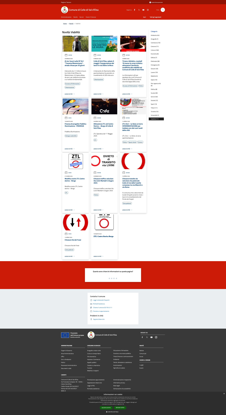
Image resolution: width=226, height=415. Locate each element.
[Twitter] (138, 10)
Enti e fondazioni (66, 359)
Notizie (70, 55)
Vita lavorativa (91, 356)
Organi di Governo (66, 350)
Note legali (116, 386)
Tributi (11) (154, 108)
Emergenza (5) (155, 65)
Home (65, 23)
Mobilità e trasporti (93, 371)
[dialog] (113, 403)
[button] (112, 412)
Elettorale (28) (155, 61)
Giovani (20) (154, 69)
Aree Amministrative (67, 353)
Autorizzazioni (117, 365)
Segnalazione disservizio (94, 383)
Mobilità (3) (154, 76)
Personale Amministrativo (69, 365)
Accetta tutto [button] (106, 407)
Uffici (62, 356)
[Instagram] (147, 10)
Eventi (141, 368)
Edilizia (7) (154, 57)
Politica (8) (154, 89)
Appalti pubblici (91, 362)
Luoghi (141, 365)
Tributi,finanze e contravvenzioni (123, 356)
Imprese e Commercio (93, 359)
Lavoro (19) (154, 72)
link (123, 404)
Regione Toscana (66, 2)
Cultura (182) (155, 50)
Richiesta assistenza (93, 389)
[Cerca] (163, 10)
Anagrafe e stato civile (94, 350)
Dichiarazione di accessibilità (121, 389)
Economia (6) (155, 54)
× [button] (224, 393)
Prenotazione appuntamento (95, 380)
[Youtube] (142, 10)
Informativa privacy (119, 383)
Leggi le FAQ (91, 386)
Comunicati (142, 353)
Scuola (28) (154, 93)
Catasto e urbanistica (93, 365)
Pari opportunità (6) (156, 84)
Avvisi (69, 118)
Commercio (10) (155, 43)
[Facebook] (134, 10)
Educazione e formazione (120, 350)
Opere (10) (154, 80)
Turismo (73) (154, 111)
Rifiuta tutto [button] (120, 407)
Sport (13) (154, 104)
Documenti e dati (66, 368)
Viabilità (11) (154, 119)
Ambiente (116, 359)
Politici (63, 362)
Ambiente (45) (155, 35)
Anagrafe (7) (154, 39)
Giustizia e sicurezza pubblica (122, 353)
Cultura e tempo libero (94, 353)
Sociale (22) (154, 100)
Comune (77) (154, 46)
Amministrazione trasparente (122, 380)
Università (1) (155, 115)
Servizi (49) (154, 97)
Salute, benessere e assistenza (122, 362)
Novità (71, 23)
